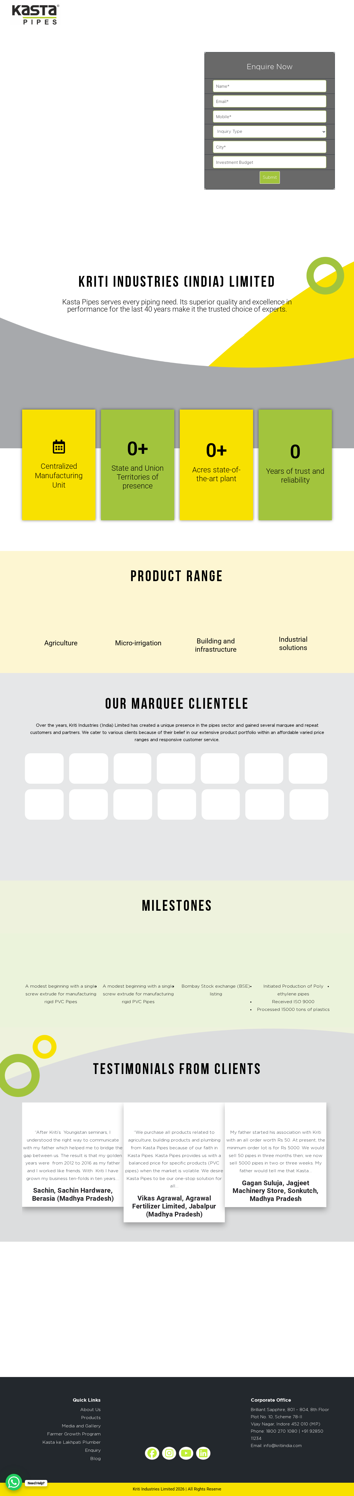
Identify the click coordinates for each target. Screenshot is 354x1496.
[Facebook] (152, 1453)
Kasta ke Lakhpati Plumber (71, 1442)
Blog (95, 1458)
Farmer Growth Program (74, 1434)
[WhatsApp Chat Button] (14, 1482)
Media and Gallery (81, 1426)
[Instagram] (169, 1453)
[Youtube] (186, 1453)
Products (91, 1417)
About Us (90, 1409)
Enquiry (93, 1450)
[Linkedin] (203, 1453)
